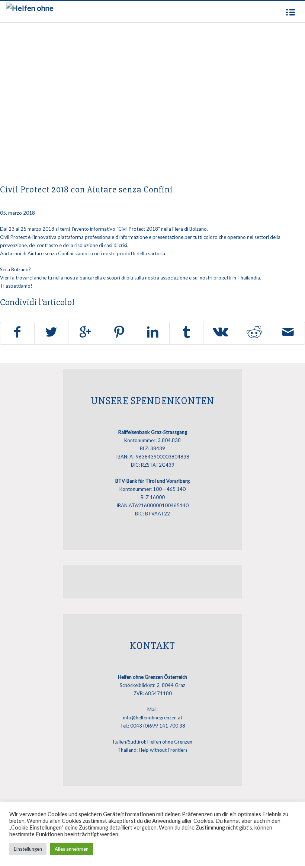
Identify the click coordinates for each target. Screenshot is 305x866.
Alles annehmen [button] (72, 849)
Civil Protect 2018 (138, 229)
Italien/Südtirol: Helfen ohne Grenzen (152, 742)
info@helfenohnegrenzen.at (152, 717)
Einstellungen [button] (28, 849)
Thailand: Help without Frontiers (152, 750)
